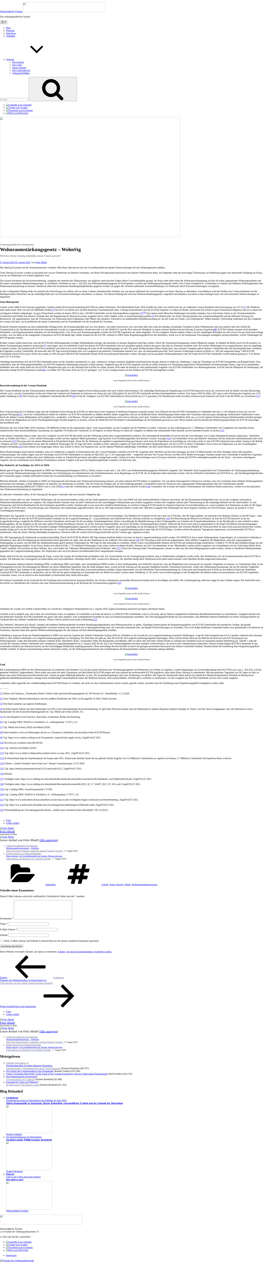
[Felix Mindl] (7, 828)
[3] (141, 313)
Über (8, 820)
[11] (258, 396)
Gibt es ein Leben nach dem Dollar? (23, 1177)
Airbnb (104, 884)
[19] (168, 518)
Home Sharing (116, 884)
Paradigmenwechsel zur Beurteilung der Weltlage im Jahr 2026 (64, 1100)
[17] (63, 486)
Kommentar (6, 918)
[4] (144, 312)
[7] (45, 345)
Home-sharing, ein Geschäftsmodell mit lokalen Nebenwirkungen (34, 856)
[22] (119, 583)
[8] (44, 370)
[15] (14, 441)
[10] (73, 396)
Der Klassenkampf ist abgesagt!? (22, 1078)
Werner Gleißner (14, 1134)
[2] (53, 310)
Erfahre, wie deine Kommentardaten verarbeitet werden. (85, 951)
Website (4, 935)
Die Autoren (18, 62)
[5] (153, 316)
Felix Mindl (41, 262)
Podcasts (10, 30)
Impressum (11, 1255)
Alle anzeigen (48, 840)
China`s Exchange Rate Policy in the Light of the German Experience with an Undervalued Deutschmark (56, 1074)
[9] (21, 396)
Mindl (127, 884)
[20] (138, 540)
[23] (95, 619)
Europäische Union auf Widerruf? (22, 1083)
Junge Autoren (19, 67)
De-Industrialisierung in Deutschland (29, 1138)
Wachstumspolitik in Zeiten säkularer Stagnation (33, 1066)
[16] (21, 446)
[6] (1, 722)
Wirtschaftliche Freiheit (17, 1211)
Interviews (11, 33)
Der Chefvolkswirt (21, 70)
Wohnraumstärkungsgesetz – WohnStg (34, 848)
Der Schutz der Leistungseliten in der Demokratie (30, 1071)
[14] (169, 438)
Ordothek (10, 36)
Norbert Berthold (14, 1171)
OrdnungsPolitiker (21, 73)
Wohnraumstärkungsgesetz (144, 884)
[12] (20, 414)
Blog (8, 27)
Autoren (10, 59)
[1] (244, 307)
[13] (222, 430)
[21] (119, 548)
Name (4, 924)
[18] (148, 486)
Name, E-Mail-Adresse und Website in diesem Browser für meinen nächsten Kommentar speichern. (51, 941)
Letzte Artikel (12, 823)
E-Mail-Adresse (8, 929)
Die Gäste (17, 65)
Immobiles (51, 884)
